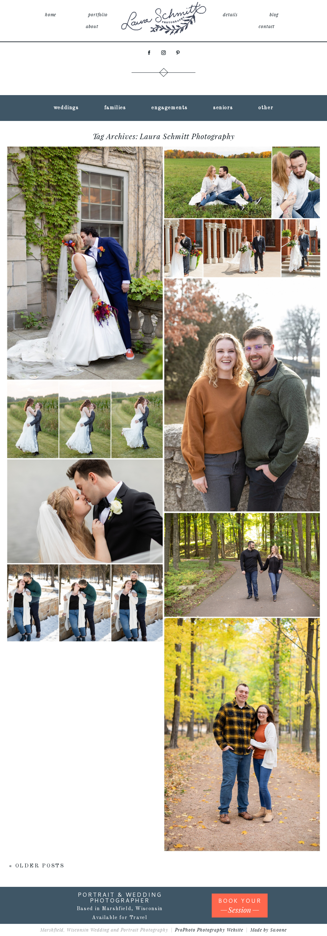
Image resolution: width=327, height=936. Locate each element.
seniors (223, 107)
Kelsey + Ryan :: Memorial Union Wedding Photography (84, 241)
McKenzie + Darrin (241, 543)
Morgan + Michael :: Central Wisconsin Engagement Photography (241, 712)
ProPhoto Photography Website (209, 930)
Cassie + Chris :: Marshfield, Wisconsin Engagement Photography (241, 160)
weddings (66, 107)
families (115, 107)
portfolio (98, 14)
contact (267, 26)
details (230, 14)
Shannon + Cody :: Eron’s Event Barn (84, 397)
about (92, 26)
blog (274, 14)
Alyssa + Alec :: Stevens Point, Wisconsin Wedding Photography (84, 489)
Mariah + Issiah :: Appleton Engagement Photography (241, 373)
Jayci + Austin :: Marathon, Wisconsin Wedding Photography (241, 226)
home (51, 14)
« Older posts (36, 866)
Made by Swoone (268, 930)
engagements (169, 107)
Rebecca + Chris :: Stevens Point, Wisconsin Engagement (84, 581)
